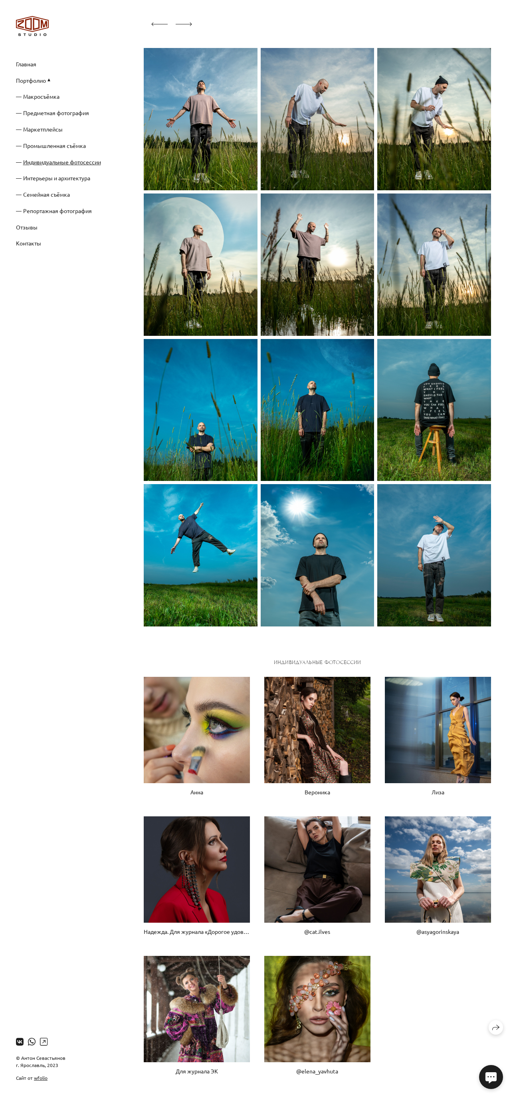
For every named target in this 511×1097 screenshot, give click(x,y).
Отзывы (27, 227)
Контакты (28, 243)
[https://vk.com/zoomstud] (20, 1041)
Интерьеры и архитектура (56, 178)
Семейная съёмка (46, 194)
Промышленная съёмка (54, 145)
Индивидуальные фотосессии (62, 162)
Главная (26, 64)
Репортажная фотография (57, 210)
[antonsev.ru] (32, 26)
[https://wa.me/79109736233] (32, 1041)
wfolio (41, 1078)
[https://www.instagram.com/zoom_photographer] (44, 1041)
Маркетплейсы (43, 129)
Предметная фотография (56, 112)
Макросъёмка (41, 96)
